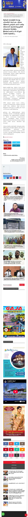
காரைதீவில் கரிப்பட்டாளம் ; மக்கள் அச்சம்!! (17, 483)
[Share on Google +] (7, 145)
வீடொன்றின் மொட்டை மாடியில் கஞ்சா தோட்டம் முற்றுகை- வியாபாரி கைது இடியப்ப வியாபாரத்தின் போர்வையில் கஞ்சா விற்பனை (13, 246)
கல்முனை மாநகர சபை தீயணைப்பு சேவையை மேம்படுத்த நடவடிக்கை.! (15, 502)
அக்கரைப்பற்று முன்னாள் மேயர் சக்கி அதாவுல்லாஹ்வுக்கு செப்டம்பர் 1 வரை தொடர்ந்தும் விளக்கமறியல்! (13, 214)
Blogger (22, 284)
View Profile (8, 175)
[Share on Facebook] (7, 142)
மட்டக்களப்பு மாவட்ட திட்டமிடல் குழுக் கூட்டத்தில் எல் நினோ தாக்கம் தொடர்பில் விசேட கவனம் (13, 279)
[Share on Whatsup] (7, 148)
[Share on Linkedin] (16, 145)
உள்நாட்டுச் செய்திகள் (10, 13)
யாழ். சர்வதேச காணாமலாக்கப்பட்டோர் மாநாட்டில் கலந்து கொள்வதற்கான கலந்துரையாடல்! (16, 478)
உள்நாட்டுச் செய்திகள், (14, 36)
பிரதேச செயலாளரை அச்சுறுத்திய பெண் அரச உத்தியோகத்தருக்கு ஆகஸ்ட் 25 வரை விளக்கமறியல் (14, 231)
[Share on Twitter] (16, 142)
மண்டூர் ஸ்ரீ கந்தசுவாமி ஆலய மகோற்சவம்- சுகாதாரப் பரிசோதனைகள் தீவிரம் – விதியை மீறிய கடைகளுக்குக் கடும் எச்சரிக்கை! (17, 497)
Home (5, 13)
